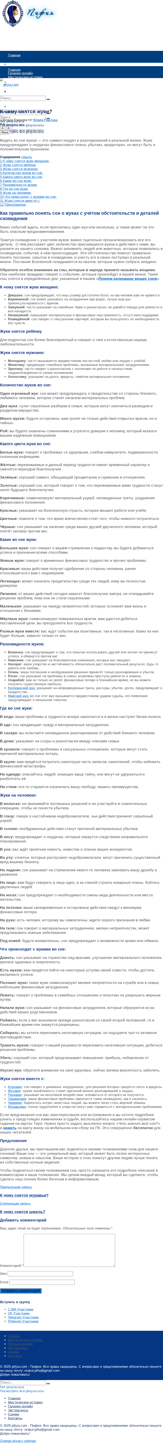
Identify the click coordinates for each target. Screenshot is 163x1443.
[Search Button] (48, 99)
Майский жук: (19, 696)
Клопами (15, 1087)
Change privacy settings (18, 1441)
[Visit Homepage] (35, 26)
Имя (3, 1274)
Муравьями (17, 1107)
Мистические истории (25, 64)
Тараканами (17, 1099)
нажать (9, 1128)
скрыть (26, 157)
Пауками (14, 1095)
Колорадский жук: (22, 688)
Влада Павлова (45, 120)
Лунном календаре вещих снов (127, 279)
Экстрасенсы (18, 1348)
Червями (15, 1103)
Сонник (13, 1352)
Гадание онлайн (20, 84)
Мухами (14, 1091)
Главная (14, 55)
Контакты (15, 1356)
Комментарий (12, 1266)
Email (4, 1282)
